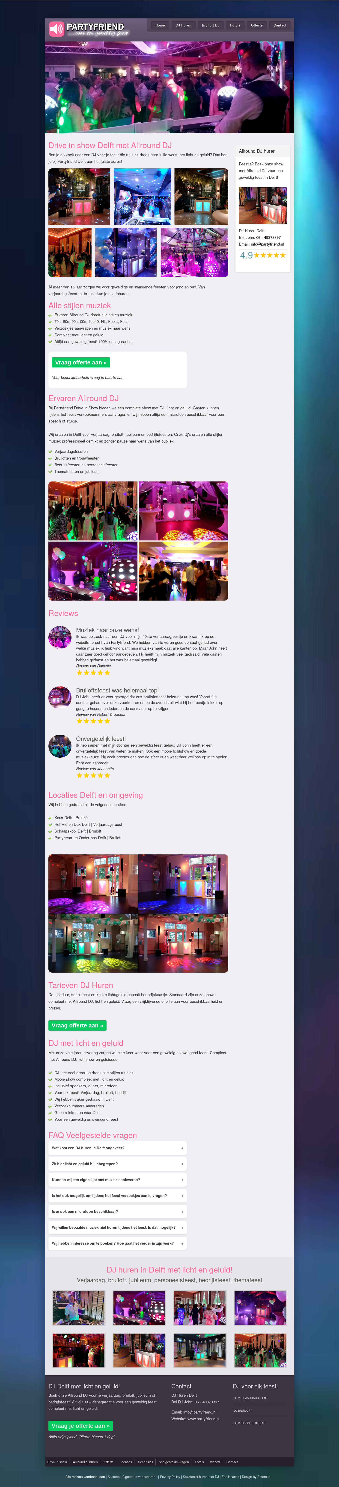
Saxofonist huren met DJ (201, 1476)
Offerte (257, 25)
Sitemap (114, 1476)
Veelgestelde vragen (174, 1462)
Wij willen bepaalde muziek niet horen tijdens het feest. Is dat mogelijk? (117, 1227)
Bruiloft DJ (211, 25)
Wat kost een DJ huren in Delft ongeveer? (117, 1147)
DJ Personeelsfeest (250, 1423)
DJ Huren (183, 25)
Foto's (235, 25)
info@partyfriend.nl (267, 244)
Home (160, 25)
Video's (215, 1462)
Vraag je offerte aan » (81, 1425)
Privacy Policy (170, 1476)
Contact (280, 25)
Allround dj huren (85, 1462)
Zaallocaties (230, 1476)
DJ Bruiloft (243, 1410)
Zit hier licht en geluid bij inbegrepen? (117, 1163)
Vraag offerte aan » (81, 362)
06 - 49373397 (268, 237)
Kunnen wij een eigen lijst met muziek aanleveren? (117, 1179)
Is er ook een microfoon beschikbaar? (117, 1211)
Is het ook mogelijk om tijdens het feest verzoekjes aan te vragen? (117, 1195)
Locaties (126, 1462)
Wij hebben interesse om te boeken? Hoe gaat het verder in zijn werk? (117, 1243)
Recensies (145, 1462)
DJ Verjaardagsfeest (251, 1398)
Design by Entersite (256, 1476)
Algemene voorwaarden (139, 1476)
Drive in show (57, 1462)
